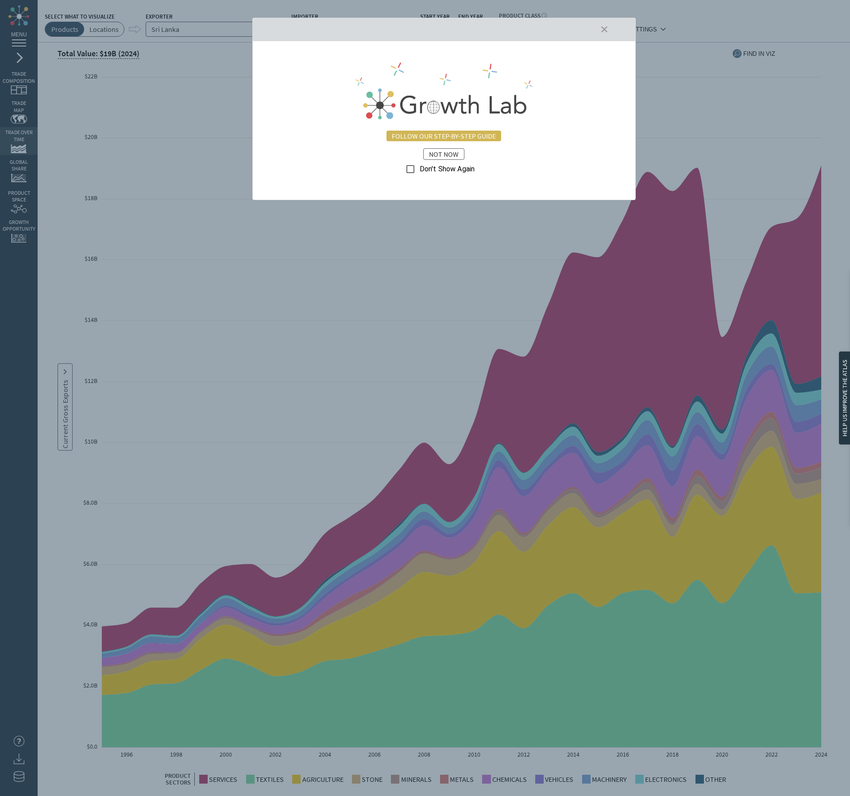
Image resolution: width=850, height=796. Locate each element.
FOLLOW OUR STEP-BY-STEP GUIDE (444, 135)
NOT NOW (444, 154)
